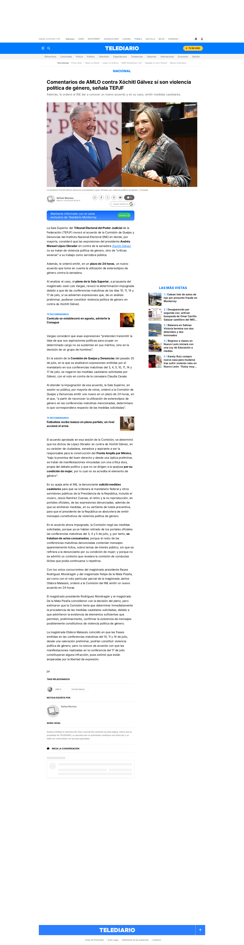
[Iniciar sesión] (202, 39)
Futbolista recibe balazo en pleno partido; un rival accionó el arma (80, 424)
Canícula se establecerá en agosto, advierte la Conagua (78, 320)
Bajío (162, 39)
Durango (173, 39)
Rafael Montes (65, 198)
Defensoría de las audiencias (135, 940)
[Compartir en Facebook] (101, 197)
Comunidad (66, 56)
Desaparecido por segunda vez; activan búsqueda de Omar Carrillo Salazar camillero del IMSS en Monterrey (180, 316)
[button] (122, 204)
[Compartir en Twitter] (107, 197)
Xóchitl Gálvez (121, 246)
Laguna (126, 39)
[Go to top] (200, 930)
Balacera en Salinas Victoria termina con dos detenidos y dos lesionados (179, 330)
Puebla (138, 39)
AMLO (58, 689)
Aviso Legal (113, 940)
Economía (183, 56)
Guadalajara (111, 39)
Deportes (151, 56)
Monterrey (94, 39)
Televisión (104, 56)
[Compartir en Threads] (113, 197)
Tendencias (137, 56)
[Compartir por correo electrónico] (120, 197)
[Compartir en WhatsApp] (94, 197)
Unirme (122, 215)
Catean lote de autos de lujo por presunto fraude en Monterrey (180, 298)
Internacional (167, 56)
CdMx (81, 39)
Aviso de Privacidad (94, 940)
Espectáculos (120, 56)
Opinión (196, 56)
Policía (79, 56)
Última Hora (50, 56)
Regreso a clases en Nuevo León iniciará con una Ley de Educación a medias (178, 345)
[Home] (122, 48)
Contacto (156, 940)
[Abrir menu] (43, 48)
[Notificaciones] (196, 38)
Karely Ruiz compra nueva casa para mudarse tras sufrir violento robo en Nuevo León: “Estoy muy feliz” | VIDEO (180, 363)
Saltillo (150, 39)
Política (90, 56)
